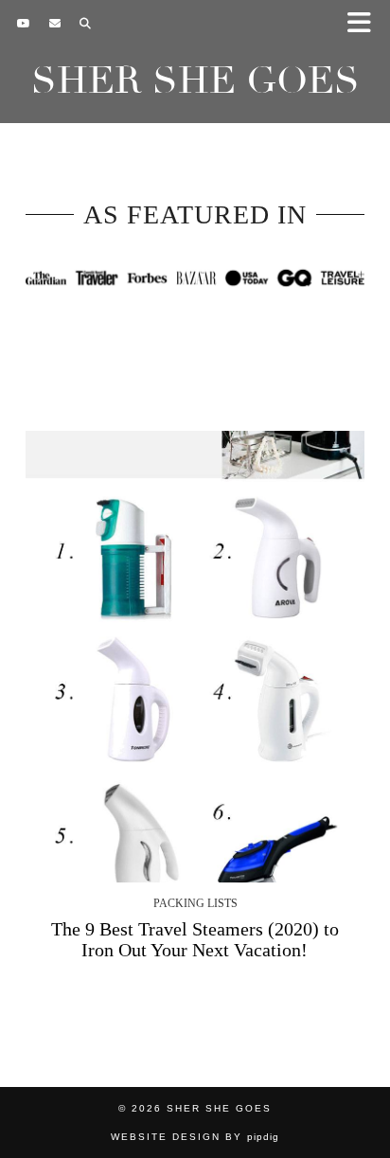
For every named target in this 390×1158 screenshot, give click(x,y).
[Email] (55, 23)
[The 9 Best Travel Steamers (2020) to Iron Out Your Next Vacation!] (195, 656)
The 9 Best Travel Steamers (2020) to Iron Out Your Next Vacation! (195, 939)
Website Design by (195, 1136)
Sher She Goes (195, 80)
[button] (365, 24)
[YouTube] (23, 23)
